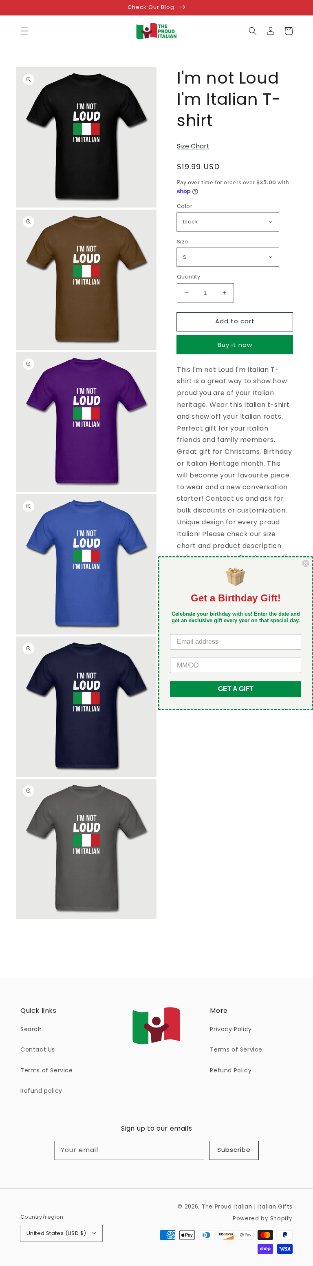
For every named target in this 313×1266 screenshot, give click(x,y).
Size (183, 241)
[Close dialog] (306, 563)
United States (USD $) (56, 1233)
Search (31, 1029)
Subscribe (234, 1149)
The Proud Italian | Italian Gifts (247, 1207)
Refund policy (41, 1091)
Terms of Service (46, 1070)
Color (184, 206)
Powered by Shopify (263, 1218)
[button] (24, 31)
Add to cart (235, 321)
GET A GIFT (235, 688)
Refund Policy (230, 1070)
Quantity (188, 277)
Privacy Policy (230, 1029)
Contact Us (37, 1049)
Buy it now (235, 344)
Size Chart (193, 146)
